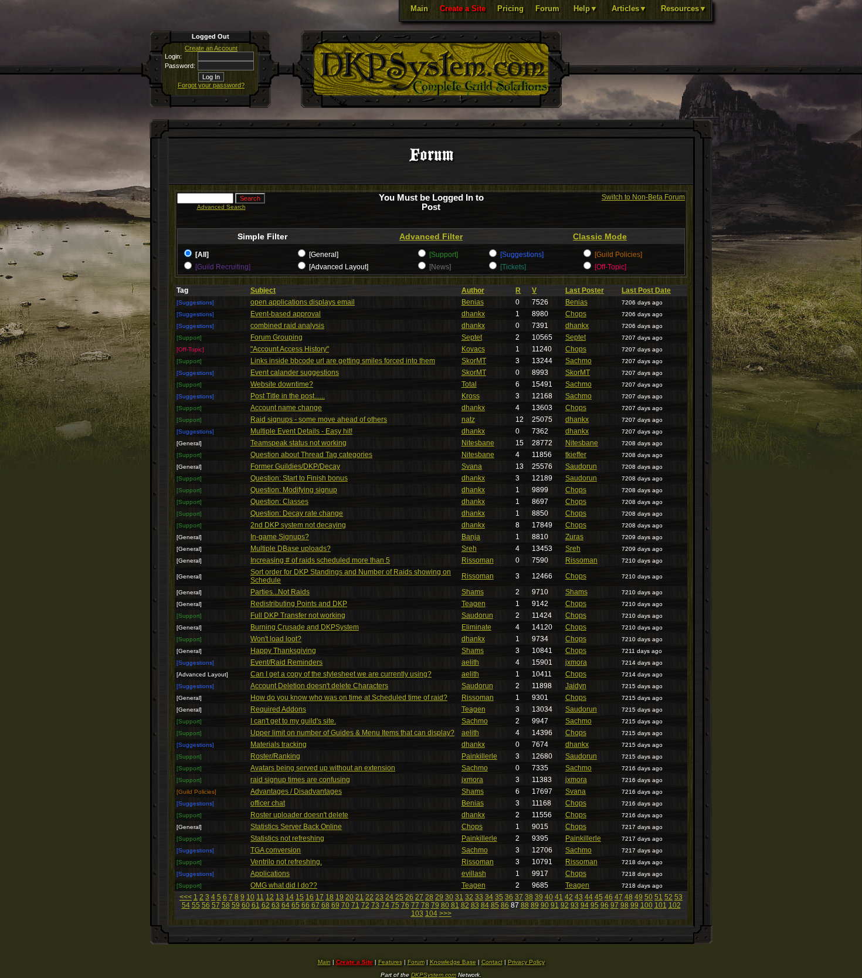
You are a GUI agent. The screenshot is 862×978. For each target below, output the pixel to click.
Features (390, 962)
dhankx (473, 314)
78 (425, 905)
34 (489, 897)
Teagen (473, 604)
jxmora (576, 662)
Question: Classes (279, 502)
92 (565, 905)
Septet (471, 337)
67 (315, 905)
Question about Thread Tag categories (311, 455)
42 (569, 897)
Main (419, 8)
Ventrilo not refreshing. (286, 862)
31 (459, 897)
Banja (470, 537)
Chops (575, 314)
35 (499, 897)
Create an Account (211, 48)
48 (629, 897)
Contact (492, 962)
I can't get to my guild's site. (293, 721)
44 (589, 897)
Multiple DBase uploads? (290, 548)
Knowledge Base (453, 962)
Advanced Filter (431, 236)
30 (449, 897)
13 (280, 897)
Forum (547, 8)
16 (310, 897)
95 (594, 905)
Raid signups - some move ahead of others (318, 419)
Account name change (286, 408)
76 (405, 905)
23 (379, 897)
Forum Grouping (276, 337)
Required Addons (278, 709)
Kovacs (473, 349)
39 (539, 897)
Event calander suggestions (294, 372)
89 (535, 905)
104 (431, 913)
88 (525, 905)
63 (276, 905)
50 (648, 897)
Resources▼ (684, 8)
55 (196, 905)
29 (439, 897)
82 (465, 905)
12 (270, 897)
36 (509, 897)
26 (409, 897)
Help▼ (585, 8)
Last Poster (584, 290)
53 (678, 897)
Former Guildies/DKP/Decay (295, 466)
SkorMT (473, 361)
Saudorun (581, 466)
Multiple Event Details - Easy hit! (301, 431)
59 (236, 905)
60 (246, 905)
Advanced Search (221, 207)
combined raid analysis (287, 326)
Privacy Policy (526, 962)
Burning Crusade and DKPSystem (304, 627)
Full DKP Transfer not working (297, 615)
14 (290, 897)
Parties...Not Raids (280, 592)
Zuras (574, 537)
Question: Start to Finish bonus (299, 478)
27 (419, 897)
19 (339, 897)
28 (429, 897)
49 (638, 897)
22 (369, 897)
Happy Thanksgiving (283, 651)
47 (619, 897)
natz (468, 419)
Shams (472, 592)
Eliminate (476, 627)
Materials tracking (278, 744)
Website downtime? (281, 384)
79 (435, 905)
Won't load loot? (275, 639)
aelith (470, 662)
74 (385, 905)
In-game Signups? (279, 537)
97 (614, 905)
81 (455, 905)
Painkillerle (479, 756)
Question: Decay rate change (296, 513)
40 (549, 897)
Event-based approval (285, 314)
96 (604, 905)
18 (329, 897)
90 (545, 905)
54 (186, 905)
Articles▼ (629, 8)
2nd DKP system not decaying (298, 525)
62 (266, 905)
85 (495, 905)
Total (469, 384)
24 (389, 897)
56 (206, 905)
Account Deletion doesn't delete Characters (319, 686)
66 (305, 905)
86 (505, 905)
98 (624, 905)
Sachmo (578, 361)
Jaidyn (575, 686)
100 (646, 905)
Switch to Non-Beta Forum (643, 197)
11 (260, 897)
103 (417, 913)
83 (475, 905)
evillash (473, 873)
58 (226, 905)
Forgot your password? (211, 85)
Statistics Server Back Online (296, 827)
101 (660, 905)
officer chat (267, 803)
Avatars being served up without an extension (322, 768)
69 (335, 905)
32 (469, 897)
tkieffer (575, 455)
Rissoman (477, 560)
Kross (470, 396)
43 (579, 897)
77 (415, 905)
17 (319, 897)
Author (472, 290)
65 (295, 905)
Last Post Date (646, 290)
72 (365, 905)
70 (345, 905)
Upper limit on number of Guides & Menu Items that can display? (352, 733)
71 (355, 905)
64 (285, 905)
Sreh (469, 548)
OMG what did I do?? (283, 885)
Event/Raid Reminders (286, 662)
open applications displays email (302, 302)
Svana (471, 466)
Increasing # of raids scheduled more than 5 (320, 560)
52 (668, 897)
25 (399, 897)
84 (485, 905)
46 (609, 897)
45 (599, 897)
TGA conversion (275, 850)
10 (250, 897)
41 (559, 897)
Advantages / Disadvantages (296, 791)
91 (555, 905)
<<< (185, 897)
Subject (263, 290)
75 (395, 905)
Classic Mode (600, 236)
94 (585, 905)
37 (519, 897)
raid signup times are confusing (300, 780)
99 (634, 905)
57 (216, 905)
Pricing (510, 8)
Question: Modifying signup (293, 490)
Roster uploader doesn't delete (299, 815)
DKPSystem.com (433, 975)
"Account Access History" (289, 349)
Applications (270, 873)
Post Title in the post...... (287, 396)
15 (300, 897)
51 (658, 897)
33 (479, 897)
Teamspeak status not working (298, 443)
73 (375, 905)
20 (349, 897)
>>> (445, 913)
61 (256, 905)
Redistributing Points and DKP (298, 604)
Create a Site (463, 8)
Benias (472, 302)
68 (325, 905)
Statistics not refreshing (287, 838)
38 (529, 897)
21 (359, 897)
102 (674, 905)
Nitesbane (477, 443)
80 (445, 905)
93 (575, 905)
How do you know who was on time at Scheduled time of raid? (348, 697)
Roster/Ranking (275, 756)
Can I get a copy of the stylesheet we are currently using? (341, 674)
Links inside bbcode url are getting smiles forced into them (342, 361)
